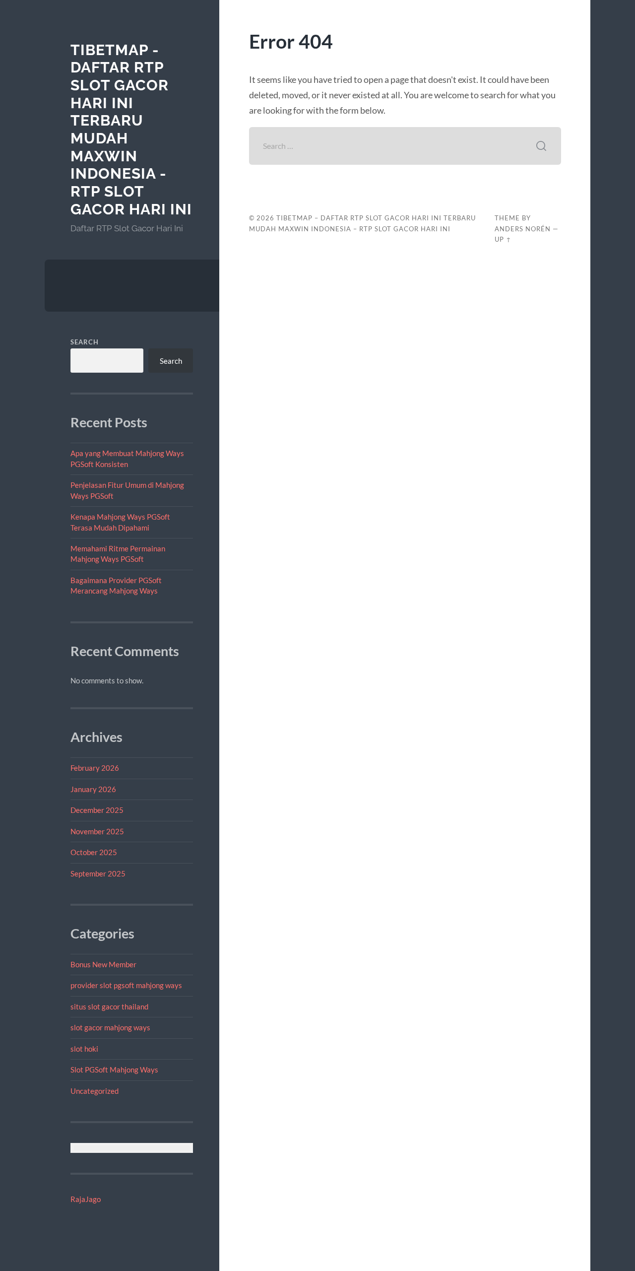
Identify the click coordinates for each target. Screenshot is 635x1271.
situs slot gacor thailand (109, 1006)
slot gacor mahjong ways (110, 1027)
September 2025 (98, 873)
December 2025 (97, 809)
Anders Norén (523, 229)
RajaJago (85, 1199)
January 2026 (93, 789)
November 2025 (97, 831)
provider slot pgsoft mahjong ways (126, 985)
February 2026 (94, 767)
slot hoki (84, 1048)
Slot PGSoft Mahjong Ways (114, 1069)
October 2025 (93, 852)
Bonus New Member (103, 964)
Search (84, 342)
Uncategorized (94, 1090)
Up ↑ (503, 239)
